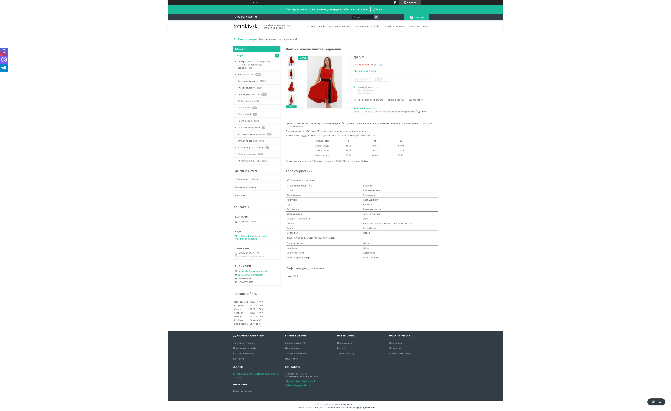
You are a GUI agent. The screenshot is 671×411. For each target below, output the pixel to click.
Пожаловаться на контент (327, 407)
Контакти (414, 26)
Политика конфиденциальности (358, 407)
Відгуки (341, 348)
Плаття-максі (245, 121)
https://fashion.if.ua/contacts (253, 271)
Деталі (378, 9)
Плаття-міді (244, 114)
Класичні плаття (246, 87)
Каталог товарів (316, 26)
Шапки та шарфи (247, 154)
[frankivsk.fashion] (246, 26)
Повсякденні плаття (248, 94)
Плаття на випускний (249, 127)
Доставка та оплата (340, 26)
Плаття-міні (244, 107)
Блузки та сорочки (248, 141)
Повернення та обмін (367, 26)
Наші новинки (292, 348)
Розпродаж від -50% (249, 160)
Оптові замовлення (394, 26)
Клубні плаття (245, 101)
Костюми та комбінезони (251, 134)
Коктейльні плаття (248, 81)
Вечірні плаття (245, 74)
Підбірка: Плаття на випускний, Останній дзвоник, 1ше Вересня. (254, 64)
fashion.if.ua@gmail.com (250, 275)
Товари (239, 55)
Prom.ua (351, 404)
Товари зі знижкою (295, 353)
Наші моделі (291, 358)
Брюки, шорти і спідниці (251, 147)
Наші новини (395, 343)
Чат (659, 402)
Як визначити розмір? (401, 353)
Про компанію (344, 343)
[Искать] (376, 17)
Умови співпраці (345, 353)
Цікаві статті (396, 348)
